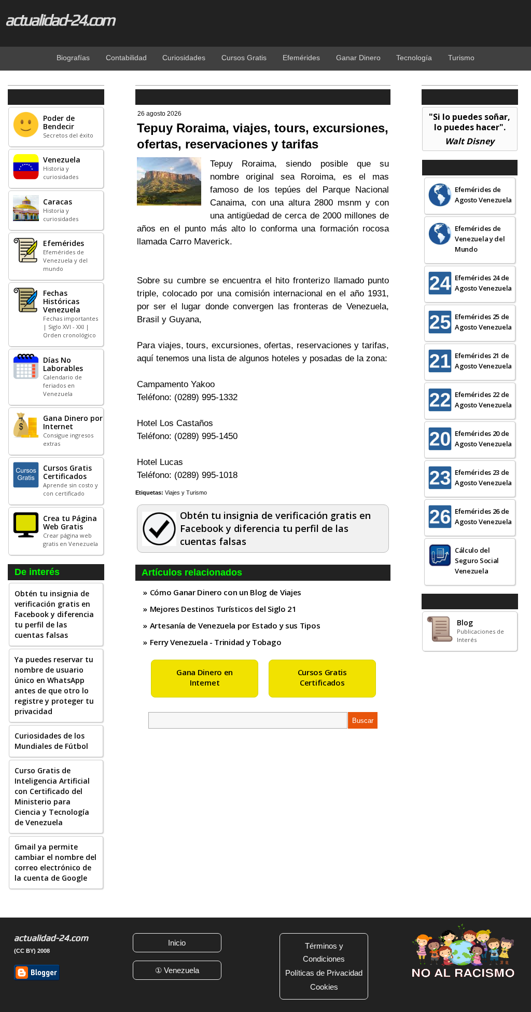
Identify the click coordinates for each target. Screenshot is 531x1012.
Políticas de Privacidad (323, 972)
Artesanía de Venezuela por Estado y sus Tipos (235, 625)
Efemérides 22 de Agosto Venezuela (483, 399)
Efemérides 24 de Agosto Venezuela (483, 283)
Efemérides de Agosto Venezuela (483, 194)
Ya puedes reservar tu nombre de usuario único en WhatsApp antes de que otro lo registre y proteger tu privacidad (54, 685)
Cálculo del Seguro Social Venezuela (477, 560)
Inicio (177, 942)
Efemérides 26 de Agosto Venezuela (483, 516)
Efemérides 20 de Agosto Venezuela (483, 438)
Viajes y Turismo (186, 492)
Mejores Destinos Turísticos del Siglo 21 (223, 609)
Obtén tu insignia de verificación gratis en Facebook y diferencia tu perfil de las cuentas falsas (54, 614)
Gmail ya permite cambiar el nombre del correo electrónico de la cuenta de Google (55, 862)
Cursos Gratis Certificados (322, 677)
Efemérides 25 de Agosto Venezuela (483, 322)
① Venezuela (177, 970)
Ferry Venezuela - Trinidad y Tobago (216, 642)
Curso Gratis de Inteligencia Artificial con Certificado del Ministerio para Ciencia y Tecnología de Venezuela (52, 796)
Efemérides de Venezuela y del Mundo (480, 239)
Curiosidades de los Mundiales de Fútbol (51, 741)
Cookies (324, 986)
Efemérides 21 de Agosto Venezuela (483, 361)
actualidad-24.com (59, 19)
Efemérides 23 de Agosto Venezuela (483, 477)
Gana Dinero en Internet (204, 677)
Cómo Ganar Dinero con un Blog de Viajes (225, 592)
